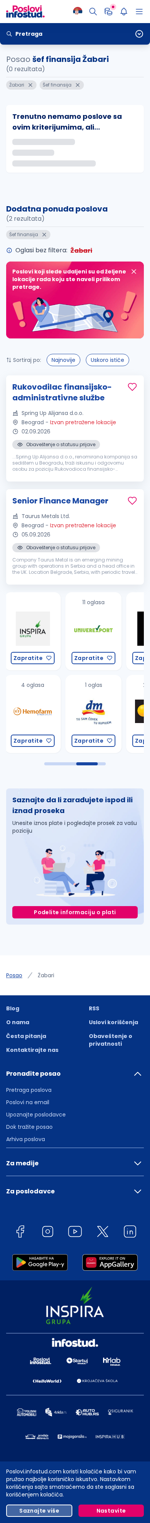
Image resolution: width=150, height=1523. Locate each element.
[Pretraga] (93, 11)
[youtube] (75, 1233)
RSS (94, 1008)
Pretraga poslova (29, 1090)
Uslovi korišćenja (113, 1022)
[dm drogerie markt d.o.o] (33, 714)
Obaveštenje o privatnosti (110, 1040)
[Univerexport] (33, 631)
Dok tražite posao (29, 1127)
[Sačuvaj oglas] (132, 387)
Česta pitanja (26, 1036)
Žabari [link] (46, 975)
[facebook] (20, 1233)
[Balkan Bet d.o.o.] (94, 714)
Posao (14, 975)
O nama (17, 1022)
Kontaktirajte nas (32, 1050)
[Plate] (108, 11)
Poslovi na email (27, 1102)
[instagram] (47, 1233)
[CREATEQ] (94, 631)
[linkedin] (130, 1233)
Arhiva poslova (25, 1139)
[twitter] (102, 1233)
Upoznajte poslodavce (36, 1114)
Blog (12, 1008)
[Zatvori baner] (134, 271)
